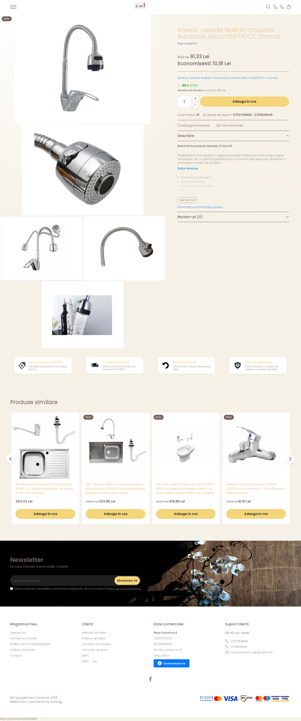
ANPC (85, 656)
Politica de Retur (93, 638)
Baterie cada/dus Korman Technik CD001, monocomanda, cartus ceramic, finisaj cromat (255, 488)
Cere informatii (231, 125)
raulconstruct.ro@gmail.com (251, 652)
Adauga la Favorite (195, 125)
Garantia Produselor (97, 644)
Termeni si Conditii (23, 638)
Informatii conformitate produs (200, 207)
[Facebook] (150, 679)
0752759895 (239, 641)
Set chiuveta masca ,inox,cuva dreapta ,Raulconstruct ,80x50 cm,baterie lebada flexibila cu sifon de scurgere (115, 488)
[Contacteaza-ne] (275, 7)
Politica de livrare (22, 650)
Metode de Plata (94, 633)
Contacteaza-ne (174, 663)
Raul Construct (187, 43)
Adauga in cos (244, 101)
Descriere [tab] (186, 135)
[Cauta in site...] (268, 7)
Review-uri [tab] (190, 216)
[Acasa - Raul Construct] (140, 7)
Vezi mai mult (187, 200)
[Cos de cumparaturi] (288, 7)
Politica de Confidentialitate (123, 588)
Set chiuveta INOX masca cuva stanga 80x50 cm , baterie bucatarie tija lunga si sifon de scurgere (44, 488)
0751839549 (238, 647)
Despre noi (18, 633)
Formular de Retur (95, 650)
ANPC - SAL (89, 661)
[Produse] (13, 8)
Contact (16, 656)
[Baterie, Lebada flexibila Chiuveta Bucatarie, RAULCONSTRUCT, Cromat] (83, 69)
